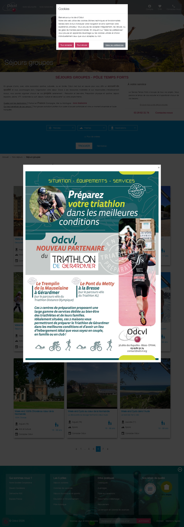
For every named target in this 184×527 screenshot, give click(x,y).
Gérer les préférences (114, 45)
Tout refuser (82, 45)
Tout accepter (66, 45)
